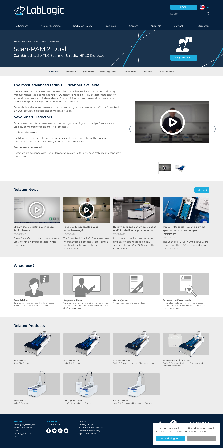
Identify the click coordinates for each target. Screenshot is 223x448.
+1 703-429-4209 (54, 424)
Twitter (54, 430)
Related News (167, 71)
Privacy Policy (86, 424)
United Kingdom (170, 438)
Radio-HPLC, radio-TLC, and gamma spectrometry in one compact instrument (184, 230)
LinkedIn (60, 430)
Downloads (130, 71)
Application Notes (87, 433)
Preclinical (111, 25)
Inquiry (147, 71)
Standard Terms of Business (92, 427)
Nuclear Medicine (51, 25)
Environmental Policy (89, 430)
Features (71, 71)
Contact (178, 25)
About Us (156, 25)
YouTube (66, 430)
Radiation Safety (82, 25)
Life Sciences (21, 25)
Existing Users (108, 71)
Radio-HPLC (56, 41)
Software (88, 71)
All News (202, 189)
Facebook (48, 430)
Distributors (202, 25)
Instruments (40, 41)
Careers (133, 25)
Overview (53, 71)
